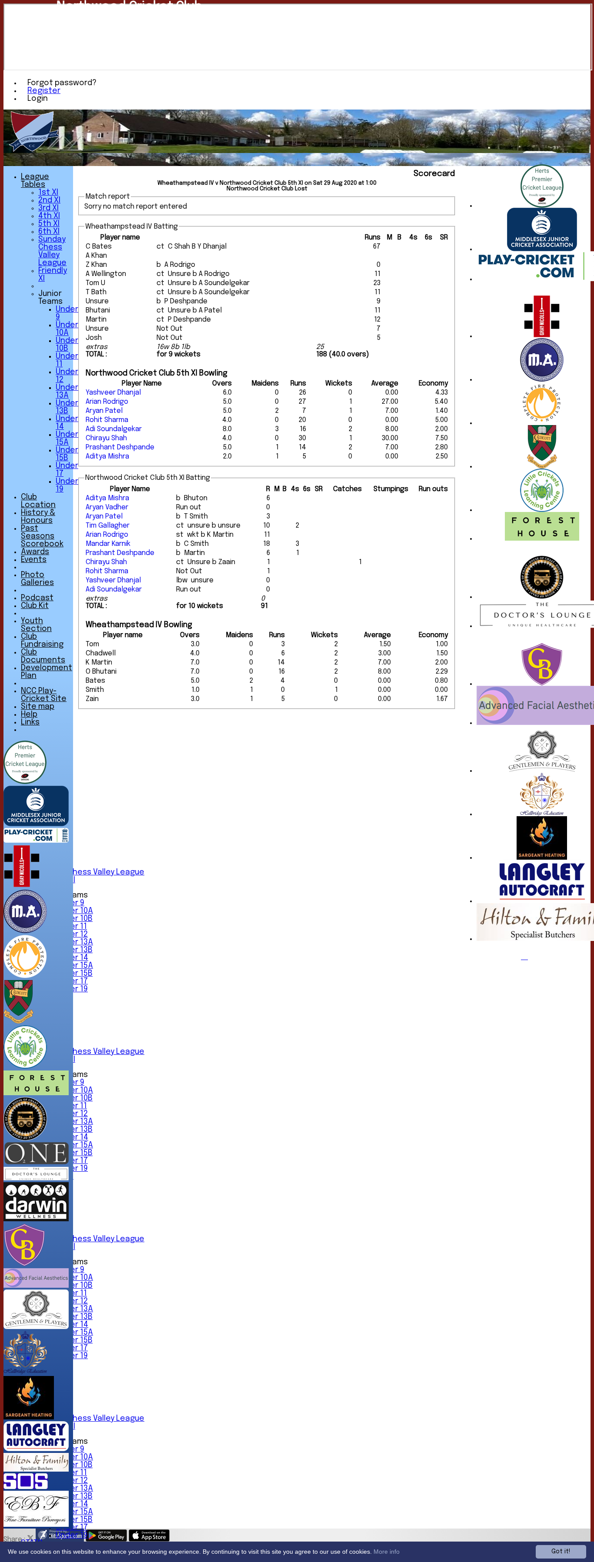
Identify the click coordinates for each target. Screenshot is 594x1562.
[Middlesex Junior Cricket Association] (542, 249)
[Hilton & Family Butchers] (36, 1469)
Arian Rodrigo (107, 401)
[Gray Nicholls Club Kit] (542, 336)
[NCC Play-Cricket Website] (36, 840)
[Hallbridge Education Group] (542, 814)
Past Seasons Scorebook (42, 536)
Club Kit (35, 606)
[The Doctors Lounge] (36, 1178)
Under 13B (74, 950)
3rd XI (48, 208)
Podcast (37, 598)
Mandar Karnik (108, 544)
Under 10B (74, 919)
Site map (37, 707)
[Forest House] (542, 538)
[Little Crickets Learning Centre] (542, 510)
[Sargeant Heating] (542, 857)
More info (387, 1551)
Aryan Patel (104, 411)
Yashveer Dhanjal (113, 392)
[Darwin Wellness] (36, 1219)
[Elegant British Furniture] (36, 1525)
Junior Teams (50, 298)
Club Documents (43, 656)
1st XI (48, 192)
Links (30, 722)
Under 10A (74, 911)
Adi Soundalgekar (114, 429)
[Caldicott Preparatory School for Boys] (542, 466)
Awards (35, 552)
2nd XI (49, 200)
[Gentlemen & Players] (542, 770)
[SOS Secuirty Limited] (25, 1487)
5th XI (49, 224)
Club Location (38, 501)
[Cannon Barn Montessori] (542, 684)
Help (29, 714)
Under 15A (74, 966)
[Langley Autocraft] (542, 901)
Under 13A (74, 942)
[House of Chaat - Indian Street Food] (542, 597)
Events (34, 560)
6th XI (49, 232)
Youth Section (36, 625)
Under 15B (74, 973)
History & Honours (38, 517)
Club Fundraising (42, 640)
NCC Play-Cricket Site (44, 695)
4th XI (49, 216)
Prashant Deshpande (120, 447)
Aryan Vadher (107, 507)
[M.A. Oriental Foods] (542, 379)
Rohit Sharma (107, 420)
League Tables (35, 181)
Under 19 (72, 1535)
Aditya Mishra (107, 456)
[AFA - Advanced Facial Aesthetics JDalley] (36, 1285)
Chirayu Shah (106, 438)
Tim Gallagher (108, 525)
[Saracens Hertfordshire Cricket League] (542, 205)
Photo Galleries (37, 579)
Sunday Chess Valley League (91, 872)
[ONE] (36, 1162)
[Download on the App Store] (149, 1539)
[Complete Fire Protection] (542, 423)
